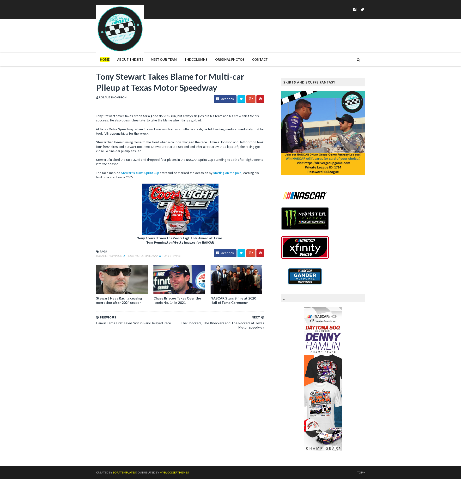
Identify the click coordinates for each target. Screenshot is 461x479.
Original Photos (229, 59)
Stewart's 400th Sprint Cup (139, 173)
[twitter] (362, 9)
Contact (260, 59)
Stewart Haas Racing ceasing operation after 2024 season (119, 300)
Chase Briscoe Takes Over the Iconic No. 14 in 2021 (177, 300)
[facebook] (354, 9)
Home (104, 59)
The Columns (195, 59)
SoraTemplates (124, 472)
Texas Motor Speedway (142, 255)
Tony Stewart (172, 255)
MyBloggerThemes (174, 472)
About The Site (130, 59)
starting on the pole (227, 173)
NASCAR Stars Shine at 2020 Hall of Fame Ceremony (233, 300)
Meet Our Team (164, 59)
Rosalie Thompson (109, 255)
